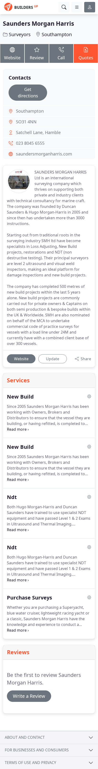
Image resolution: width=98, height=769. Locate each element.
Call (61, 57)
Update (52, 358)
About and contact (25, 737)
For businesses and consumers (37, 750)
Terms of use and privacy (30, 762)
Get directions (28, 92)
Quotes (85, 57)
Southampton (57, 34)
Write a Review (29, 696)
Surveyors (20, 34)
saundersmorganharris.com (44, 154)
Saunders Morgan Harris (38, 23)
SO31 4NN (26, 122)
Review (37, 57)
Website (12, 57)
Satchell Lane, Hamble (38, 132)
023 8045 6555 (30, 143)
